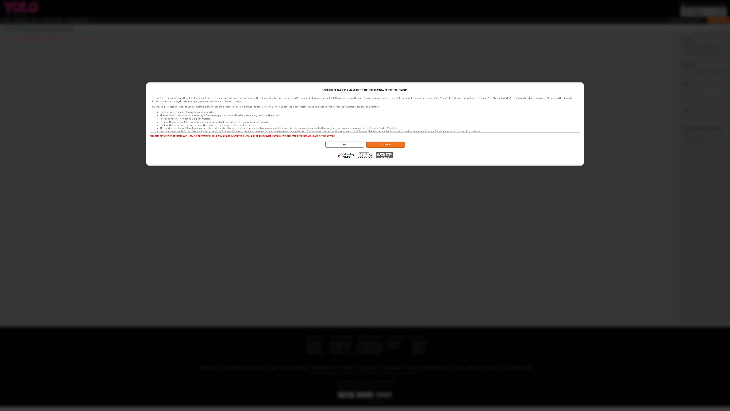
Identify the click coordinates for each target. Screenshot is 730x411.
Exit (345, 144)
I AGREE (385, 144)
